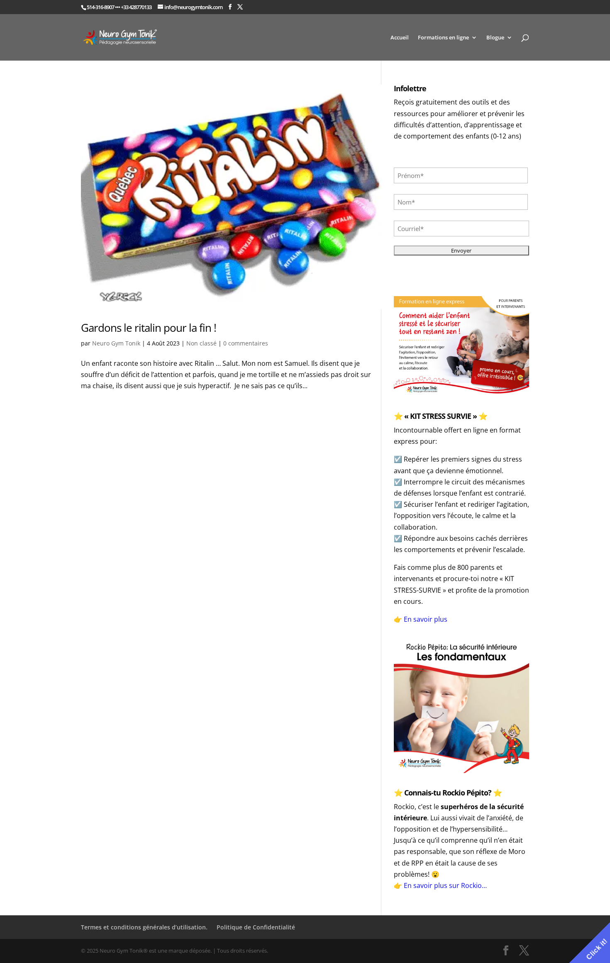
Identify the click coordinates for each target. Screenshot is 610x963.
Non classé (201, 343)
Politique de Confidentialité (256, 927)
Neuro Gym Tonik (116, 343)
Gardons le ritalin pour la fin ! (148, 327)
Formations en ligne (443, 37)
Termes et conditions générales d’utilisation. (144, 927)
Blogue (495, 37)
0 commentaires (245, 343)
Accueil (399, 37)
